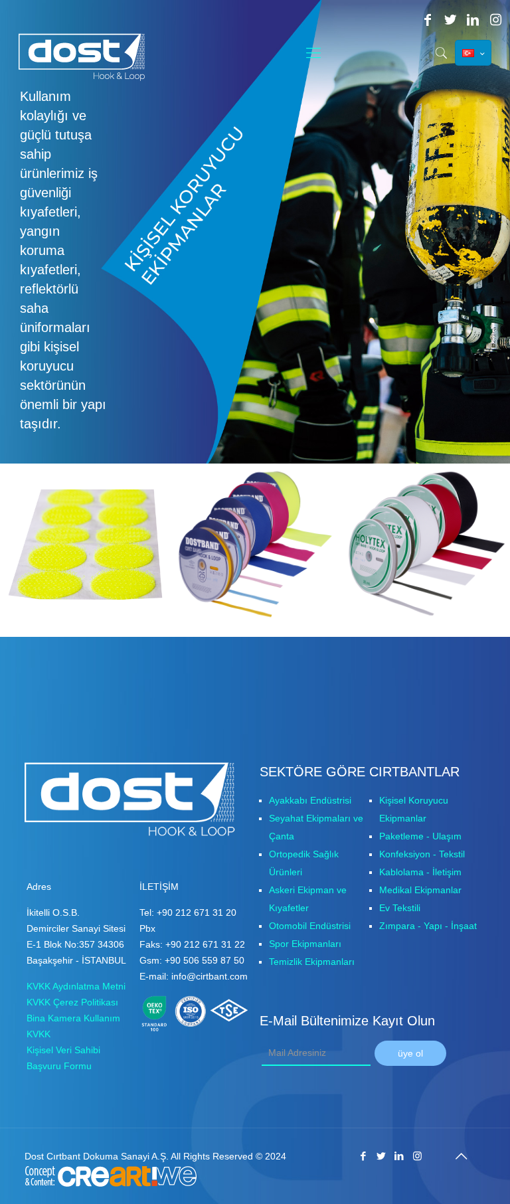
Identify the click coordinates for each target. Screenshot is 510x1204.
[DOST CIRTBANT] (87, 57)
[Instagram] (495, 20)
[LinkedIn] (473, 20)
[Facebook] (427, 20)
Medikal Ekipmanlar (420, 890)
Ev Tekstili (399, 908)
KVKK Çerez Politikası (72, 1002)
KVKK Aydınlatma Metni (76, 986)
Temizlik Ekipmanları (312, 961)
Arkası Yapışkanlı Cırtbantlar (61, 513)
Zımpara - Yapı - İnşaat (428, 925)
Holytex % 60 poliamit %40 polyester (411, 513)
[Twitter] (450, 20)
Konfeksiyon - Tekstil (422, 854)
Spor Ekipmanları (305, 943)
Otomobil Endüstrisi (310, 925)
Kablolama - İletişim (420, 872)
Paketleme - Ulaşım (420, 836)
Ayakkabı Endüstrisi (310, 800)
